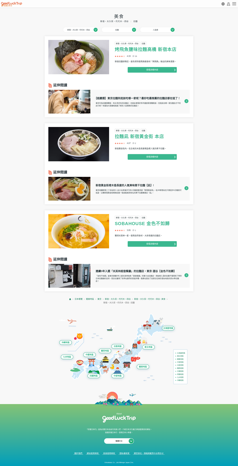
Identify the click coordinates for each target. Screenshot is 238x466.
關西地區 (105, 351)
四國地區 (94, 376)
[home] (11, 4)
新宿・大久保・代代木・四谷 (118, 299)
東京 (99, 299)
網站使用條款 (93, 453)
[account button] (228, 3)
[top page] (70, 299)
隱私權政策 (124, 453)
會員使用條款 (109, 453)
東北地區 (148, 347)
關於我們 (78, 453)
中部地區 (118, 376)
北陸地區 (118, 346)
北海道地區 (168, 328)
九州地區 (67, 357)
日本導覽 (79, 299)
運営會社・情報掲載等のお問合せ (149, 453)
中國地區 (89, 355)
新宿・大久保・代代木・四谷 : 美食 (149, 299)
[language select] (223, 4)
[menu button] (234, 4)
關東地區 (90, 299)
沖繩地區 (66, 342)
